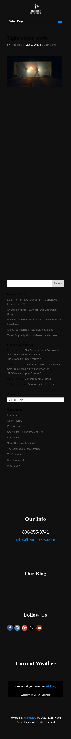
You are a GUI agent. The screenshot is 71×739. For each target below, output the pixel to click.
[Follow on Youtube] (39, 628)
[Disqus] (35, 133)
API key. (51, 686)
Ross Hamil (17, 44)
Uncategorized (15, 460)
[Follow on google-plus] (24, 628)
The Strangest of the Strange (24, 448)
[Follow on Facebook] (10, 628)
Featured (12, 415)
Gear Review (14, 420)
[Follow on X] (32, 628)
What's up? (13, 465)
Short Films (13, 437)
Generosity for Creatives (39, 378)
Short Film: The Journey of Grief (25, 431)
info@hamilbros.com (35, 539)
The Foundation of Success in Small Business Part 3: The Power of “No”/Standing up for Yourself (33, 354)
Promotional (14, 426)
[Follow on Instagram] (17, 628)
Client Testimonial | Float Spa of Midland (30, 329)
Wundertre (30, 717)
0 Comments (49, 44)
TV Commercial (16, 454)
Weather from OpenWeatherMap (35, 695)
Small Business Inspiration (22, 443)
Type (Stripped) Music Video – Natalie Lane (32, 335)
